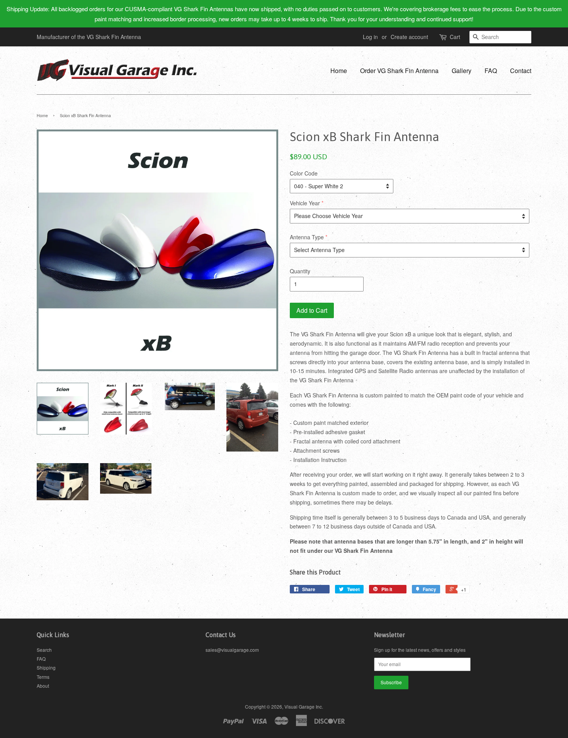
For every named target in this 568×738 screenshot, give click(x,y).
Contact (520, 70)
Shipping (46, 667)
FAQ (491, 70)
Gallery (461, 70)
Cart (455, 37)
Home (338, 70)
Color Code (304, 173)
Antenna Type (307, 237)
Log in (370, 37)
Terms (43, 676)
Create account (409, 37)
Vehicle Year (305, 203)
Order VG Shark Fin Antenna (399, 70)
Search (44, 649)
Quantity (300, 271)
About (43, 685)
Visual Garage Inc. (303, 706)
